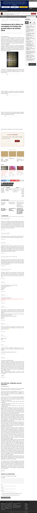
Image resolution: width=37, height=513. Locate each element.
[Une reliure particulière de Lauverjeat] (4, 204)
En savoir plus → (3, 509)
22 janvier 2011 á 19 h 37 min (4, 358)
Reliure (7, 19)
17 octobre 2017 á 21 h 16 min (5, 219)
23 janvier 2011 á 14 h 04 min (4, 324)
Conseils (26, 509)
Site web (2, 490)
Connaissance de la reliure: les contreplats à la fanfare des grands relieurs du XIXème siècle (4, 173)
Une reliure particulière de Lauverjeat (4, 209)
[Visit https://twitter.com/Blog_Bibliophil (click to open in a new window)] (36, 1)
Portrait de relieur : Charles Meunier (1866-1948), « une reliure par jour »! (30, 52)
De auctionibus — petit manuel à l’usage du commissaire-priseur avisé (30, 44)
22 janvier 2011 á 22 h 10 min (4, 336)
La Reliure (11, 183)
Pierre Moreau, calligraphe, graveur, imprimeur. (11, 383)
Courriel (2, 487)
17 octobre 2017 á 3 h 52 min (5, 270)
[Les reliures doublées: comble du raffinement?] (12, 168)
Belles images (5, 183)
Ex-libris (26, 506)
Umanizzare (3, 242)
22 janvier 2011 (4, 33)
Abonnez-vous (32, 64)
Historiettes (26, 508)
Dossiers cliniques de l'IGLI (17, 503)
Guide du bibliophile (4, 10)
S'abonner (17, 141)
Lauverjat (3, 357)
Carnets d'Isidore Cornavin (17, 506)
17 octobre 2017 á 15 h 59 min (5, 257)
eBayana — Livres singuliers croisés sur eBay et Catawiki (30, 26)
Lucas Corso (15, 504)
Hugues (9, 33)
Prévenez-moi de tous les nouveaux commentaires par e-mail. (11, 493)
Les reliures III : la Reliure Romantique (20, 171)
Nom (2, 484)
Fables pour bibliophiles (16, 507)
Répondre (3, 229)
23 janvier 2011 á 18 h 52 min (4, 307)
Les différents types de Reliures (7, 185)
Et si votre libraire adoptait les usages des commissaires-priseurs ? (30, 34)
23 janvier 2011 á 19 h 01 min (4, 283)
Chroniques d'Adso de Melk (17, 505)
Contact (30, 8)
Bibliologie (26, 504)
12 (1, 34)
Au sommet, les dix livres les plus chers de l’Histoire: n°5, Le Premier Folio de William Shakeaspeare (20, 211)
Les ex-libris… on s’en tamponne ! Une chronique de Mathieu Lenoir (30, 56)
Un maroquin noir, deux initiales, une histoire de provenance (29, 30)
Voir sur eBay (34, 13)
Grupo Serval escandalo (5, 218)
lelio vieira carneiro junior (6, 269)
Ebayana (26, 505)
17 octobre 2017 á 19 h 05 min (5, 234)
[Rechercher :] (31, 16)
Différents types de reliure (16, 33)
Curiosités (26, 507)
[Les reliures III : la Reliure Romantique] (20, 168)
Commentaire (3, 477)
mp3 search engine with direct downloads (9, 256)
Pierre (2, 344)
